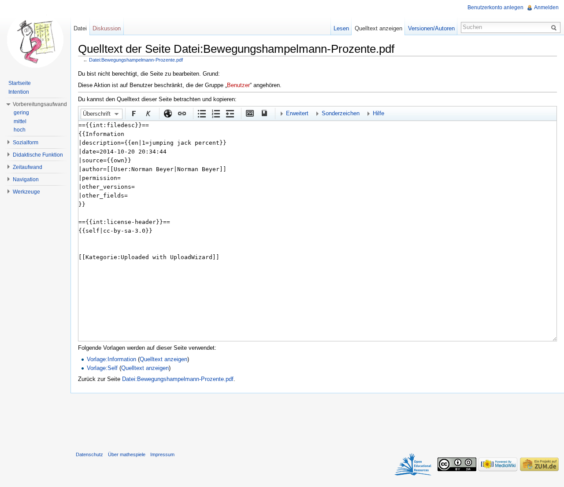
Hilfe (378, 113)
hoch (20, 130)
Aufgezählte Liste (201, 113)
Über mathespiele (126, 454)
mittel (20, 121)
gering (21, 113)
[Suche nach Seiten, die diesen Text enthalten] (555, 27)
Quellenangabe (263, 113)
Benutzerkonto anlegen (495, 7)
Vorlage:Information (111, 359)
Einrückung (229, 113)
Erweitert (297, 113)
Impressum (162, 454)
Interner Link (181, 113)
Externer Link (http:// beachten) (167, 113)
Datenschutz (89, 454)
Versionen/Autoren (431, 28)
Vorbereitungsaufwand (40, 104)
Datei (80, 28)
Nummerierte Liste (215, 113)
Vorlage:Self (102, 368)
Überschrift (97, 113)
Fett (133, 113)
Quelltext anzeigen (163, 359)
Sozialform (25, 142)
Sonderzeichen (341, 113)
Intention (18, 92)
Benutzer (238, 85)
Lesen (341, 28)
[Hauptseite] (35, 39)
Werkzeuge (26, 192)
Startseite (19, 83)
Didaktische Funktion (38, 155)
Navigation (26, 179)
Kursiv (147, 113)
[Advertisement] (317, 420)
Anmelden (546, 7)
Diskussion (107, 28)
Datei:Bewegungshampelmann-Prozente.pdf (136, 59)
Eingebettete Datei (249, 113)
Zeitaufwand (27, 167)
